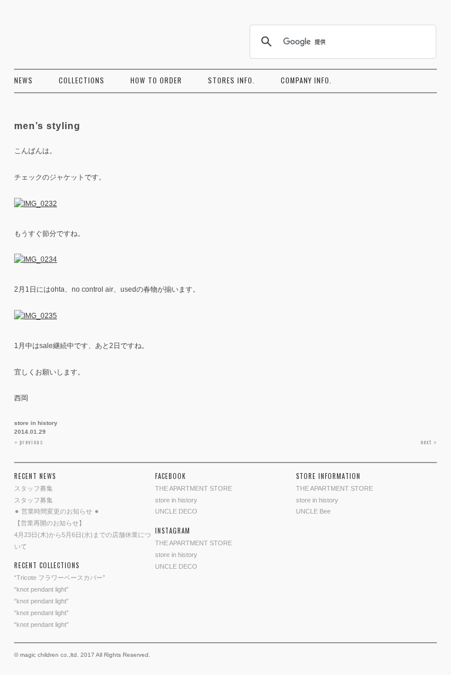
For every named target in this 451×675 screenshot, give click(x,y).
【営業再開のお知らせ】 (49, 522)
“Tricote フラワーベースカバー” (59, 577)
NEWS (23, 80)
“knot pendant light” (41, 589)
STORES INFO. (231, 80)
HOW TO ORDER (156, 80)
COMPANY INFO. (306, 80)
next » (428, 441)
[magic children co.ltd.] (67, 33)
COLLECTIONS (82, 80)
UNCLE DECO (176, 511)
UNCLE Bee (313, 511)
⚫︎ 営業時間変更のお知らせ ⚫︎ (56, 511)
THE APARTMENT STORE (193, 488)
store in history (36, 423)
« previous (28, 441)
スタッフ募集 (33, 488)
